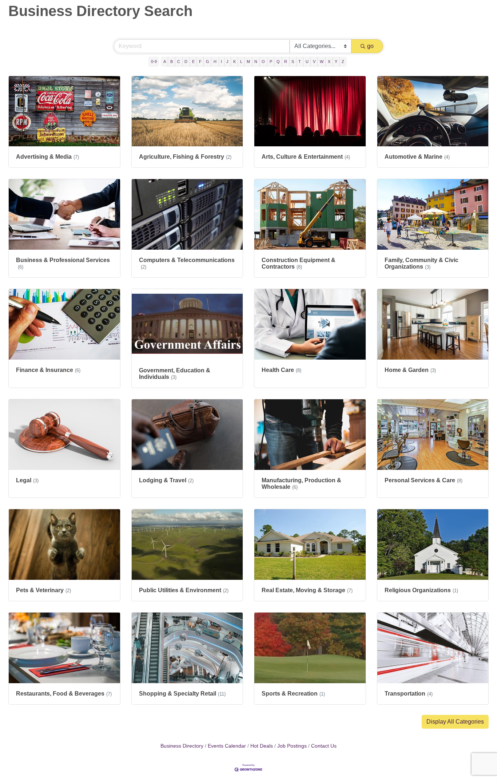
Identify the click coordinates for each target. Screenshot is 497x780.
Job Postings (292, 746)
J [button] (227, 61)
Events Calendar (227, 746)
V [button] (314, 61)
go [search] (370, 46)
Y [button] (336, 61)
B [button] (171, 61)
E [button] (193, 61)
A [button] (164, 61)
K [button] (234, 61)
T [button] (299, 61)
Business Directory (181, 746)
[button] (455, 722)
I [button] (221, 61)
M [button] (248, 61)
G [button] (207, 61)
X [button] (329, 61)
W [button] (321, 61)
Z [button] (343, 61)
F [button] (200, 61)
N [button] (255, 61)
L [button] (241, 61)
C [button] (178, 61)
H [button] (215, 61)
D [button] (185, 61)
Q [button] (278, 61)
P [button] (271, 61)
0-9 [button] (154, 61)
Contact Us (324, 746)
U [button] (307, 61)
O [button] (263, 61)
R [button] (285, 61)
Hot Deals (261, 746)
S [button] (292, 61)
